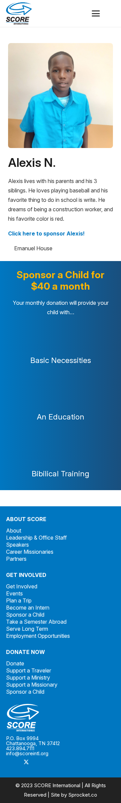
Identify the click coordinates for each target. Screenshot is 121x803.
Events (14, 593)
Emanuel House (33, 248)
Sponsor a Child (25, 614)
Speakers (17, 544)
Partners (16, 558)
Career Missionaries (29, 551)
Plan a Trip (19, 600)
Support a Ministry (28, 677)
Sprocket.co (82, 795)
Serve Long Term (27, 628)
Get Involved (21, 586)
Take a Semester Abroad (36, 621)
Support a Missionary (31, 684)
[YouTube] (66, 762)
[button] (95, 13)
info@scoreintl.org (27, 753)
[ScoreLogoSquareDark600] (18, 13)
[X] (26, 762)
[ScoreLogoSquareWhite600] (60, 717)
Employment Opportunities (38, 635)
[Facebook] (12, 762)
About (13, 530)
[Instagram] (39, 762)
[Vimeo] (53, 762)
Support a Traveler (28, 670)
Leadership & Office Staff (36, 537)
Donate (15, 663)
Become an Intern (27, 607)
